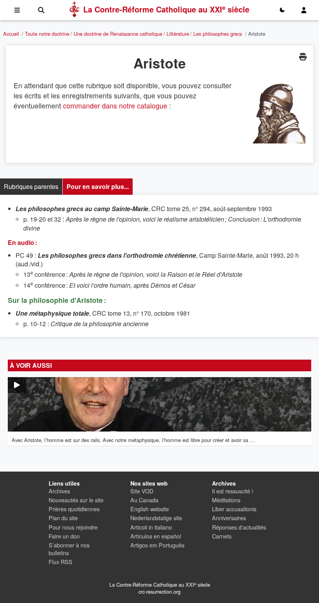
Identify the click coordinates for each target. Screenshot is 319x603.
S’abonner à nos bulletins (69, 549)
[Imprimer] (302, 56)
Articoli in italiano (151, 527)
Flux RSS (60, 562)
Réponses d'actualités (239, 527)
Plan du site (63, 518)
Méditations (226, 500)
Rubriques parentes (31, 186)
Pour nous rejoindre (73, 527)
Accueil (11, 33)
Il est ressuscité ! (232, 491)
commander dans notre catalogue (115, 105)
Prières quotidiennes (74, 509)
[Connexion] (304, 10)
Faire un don (64, 536)
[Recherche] (41, 10)
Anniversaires (229, 518)
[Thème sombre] (282, 10)
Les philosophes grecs (217, 33)
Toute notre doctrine (47, 33)
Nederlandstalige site (156, 518)
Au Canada (144, 500)
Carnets (221, 536)
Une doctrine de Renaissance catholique (118, 33)
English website (149, 509)
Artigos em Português (157, 545)
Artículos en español (155, 536)
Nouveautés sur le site (76, 500)
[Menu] (17, 10)
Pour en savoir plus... (98, 186)
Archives (59, 491)
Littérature (178, 33)
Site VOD (141, 491)
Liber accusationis (234, 509)
